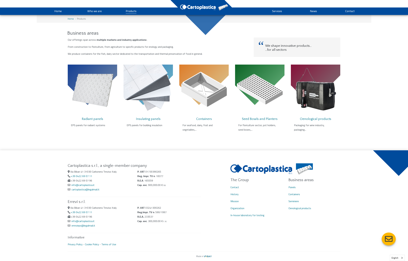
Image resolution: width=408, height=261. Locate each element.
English (395, 257)
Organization (237, 208)
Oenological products (299, 208)
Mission (234, 201)
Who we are (94, 11)
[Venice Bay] (208, 256)
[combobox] (397, 258)
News (313, 11)
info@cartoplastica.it (83, 185)
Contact (350, 11)
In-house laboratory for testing (247, 215)
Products (131, 11)
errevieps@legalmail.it (83, 225)
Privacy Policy (75, 244)
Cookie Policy (92, 244)
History (234, 194)
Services (277, 11)
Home (58, 11)
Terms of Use (108, 244)
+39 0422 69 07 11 (81, 176)
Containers (294, 194)
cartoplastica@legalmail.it (85, 189)
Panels (292, 187)
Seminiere (293, 201)
